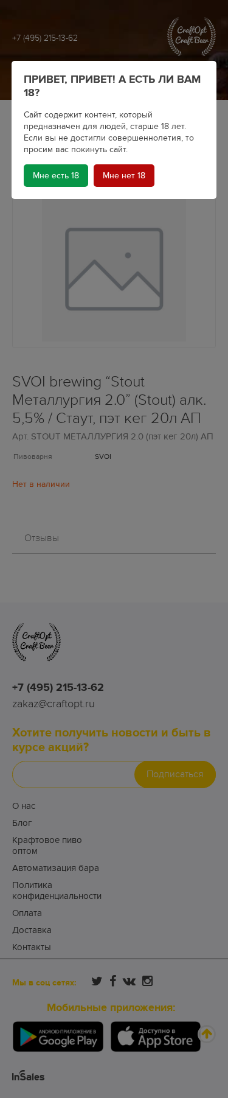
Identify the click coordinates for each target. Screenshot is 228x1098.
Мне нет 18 (124, 175)
